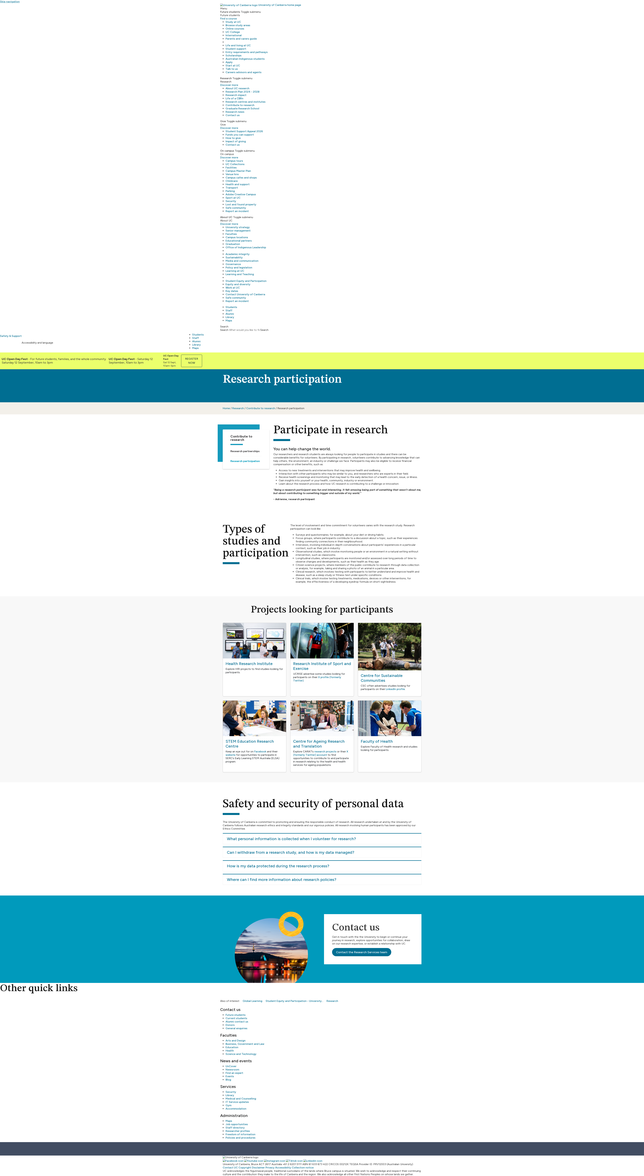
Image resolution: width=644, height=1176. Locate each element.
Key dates (232, 291)
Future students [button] (230, 11)
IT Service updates (237, 1102)
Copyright (244, 1167)
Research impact (236, 95)
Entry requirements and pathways (247, 52)
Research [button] (226, 78)
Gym (228, 1105)
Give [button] (223, 121)
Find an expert (234, 1073)
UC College (233, 32)
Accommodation (236, 1108)
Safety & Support (11, 336)
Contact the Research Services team (361, 952)
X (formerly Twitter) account (320, 753)
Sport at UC (233, 197)
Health (230, 1050)
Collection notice (303, 1167)
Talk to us (232, 68)
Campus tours (234, 160)
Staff (229, 310)
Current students (236, 1018)
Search (224, 329)
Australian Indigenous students (245, 58)
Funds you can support (240, 134)
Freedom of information (240, 1134)
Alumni (230, 313)
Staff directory (235, 1127)
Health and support (238, 184)
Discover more (229, 85)
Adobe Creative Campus (241, 194)
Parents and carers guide (241, 38)
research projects (325, 751)
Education (232, 1047)
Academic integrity (238, 254)
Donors (230, 1025)
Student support (236, 48)
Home (226, 408)
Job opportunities (237, 1124)
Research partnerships (245, 451)
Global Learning (252, 1001)
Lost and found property (241, 204)
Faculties (231, 234)
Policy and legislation (239, 267)
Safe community (236, 207)
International (234, 35)
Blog (228, 1079)
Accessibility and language (37, 342)
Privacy (270, 1167)
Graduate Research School (242, 108)
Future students (236, 1014)
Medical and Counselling (241, 1098)
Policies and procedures (240, 1137)
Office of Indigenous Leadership (246, 247)
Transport (232, 187)
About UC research (237, 88)
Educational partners (239, 240)
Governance (233, 264)
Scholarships (233, 55)
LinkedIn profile (395, 689)
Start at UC (233, 65)
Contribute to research (240, 105)
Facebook (260, 751)
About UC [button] (226, 217)
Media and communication (242, 260)
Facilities (231, 167)
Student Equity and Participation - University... (294, 1001)
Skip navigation (10, 1)
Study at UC (233, 21)
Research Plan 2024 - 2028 (242, 91)
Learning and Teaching (240, 274)
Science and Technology (241, 1054)
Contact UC (230, 1167)
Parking (230, 191)
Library (230, 317)
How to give (233, 138)
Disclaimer (258, 1167)
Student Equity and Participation (246, 281)
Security (231, 201)
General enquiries (236, 1028)
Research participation (245, 461)
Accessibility (283, 1167)
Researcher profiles (238, 1131)
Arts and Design (236, 1040)
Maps (229, 320)
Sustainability (234, 257)
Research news (235, 111)
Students (231, 307)
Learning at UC (235, 270)
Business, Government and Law (245, 1043)
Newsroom (232, 1069)
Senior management (238, 230)
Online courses (235, 28)
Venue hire (232, 174)
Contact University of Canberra (245, 294)
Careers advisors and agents (243, 72)
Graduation (233, 244)
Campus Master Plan (238, 170)
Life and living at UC (238, 45)
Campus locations (237, 237)
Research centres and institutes (245, 101)
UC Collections (235, 164)
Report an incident (237, 211)
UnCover (231, 1066)
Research (238, 408)
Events (230, 1076)
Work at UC (233, 287)
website (230, 754)
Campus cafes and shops (241, 177)
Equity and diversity (238, 284)
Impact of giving (236, 141)
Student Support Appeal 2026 (244, 131)
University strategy (238, 227)
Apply (229, 62)
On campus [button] (227, 150)
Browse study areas (238, 25)
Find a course (228, 18)
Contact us (233, 115)
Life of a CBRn (234, 98)
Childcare (232, 181)
